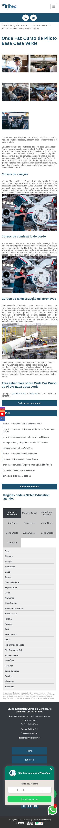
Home (29, 751)
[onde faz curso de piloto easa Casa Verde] (43, 92)
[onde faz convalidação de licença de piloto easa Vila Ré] (15, 120)
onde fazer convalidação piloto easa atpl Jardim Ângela (27, 465)
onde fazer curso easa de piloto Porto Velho (22, 424)
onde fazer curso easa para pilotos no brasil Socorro (26, 437)
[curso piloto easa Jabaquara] (15, 92)
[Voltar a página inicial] (9, 6)
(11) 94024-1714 (30, 733)
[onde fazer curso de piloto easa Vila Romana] (15, 63)
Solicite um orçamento (29, 403)
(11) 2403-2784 (19, 393)
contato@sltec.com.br (30, 738)
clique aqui (34, 393)
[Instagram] (23, 806)
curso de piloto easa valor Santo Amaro (20, 459)
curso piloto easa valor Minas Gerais (19, 470)
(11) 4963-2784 (30, 729)
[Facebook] (29, 806)
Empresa (29, 760)
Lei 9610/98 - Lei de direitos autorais (40, 698)
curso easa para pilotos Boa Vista (18, 448)
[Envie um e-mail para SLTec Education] (33, 18)
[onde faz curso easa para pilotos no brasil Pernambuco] (43, 63)
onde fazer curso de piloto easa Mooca (20, 454)
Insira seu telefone (29, 784)
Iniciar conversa (29, 799)
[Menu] (53, 6)
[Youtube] (35, 806)
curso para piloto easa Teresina (17, 476)
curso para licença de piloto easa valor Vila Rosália (26, 443)
